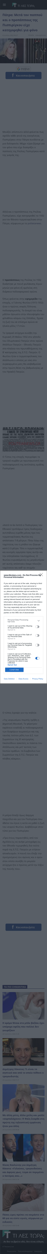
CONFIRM (14, 670)
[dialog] (23, 627)
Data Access (23, 679)
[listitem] (23, 620)
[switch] (37, 626)
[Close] (42, 575)
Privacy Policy (37, 679)
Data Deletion (9, 679)
